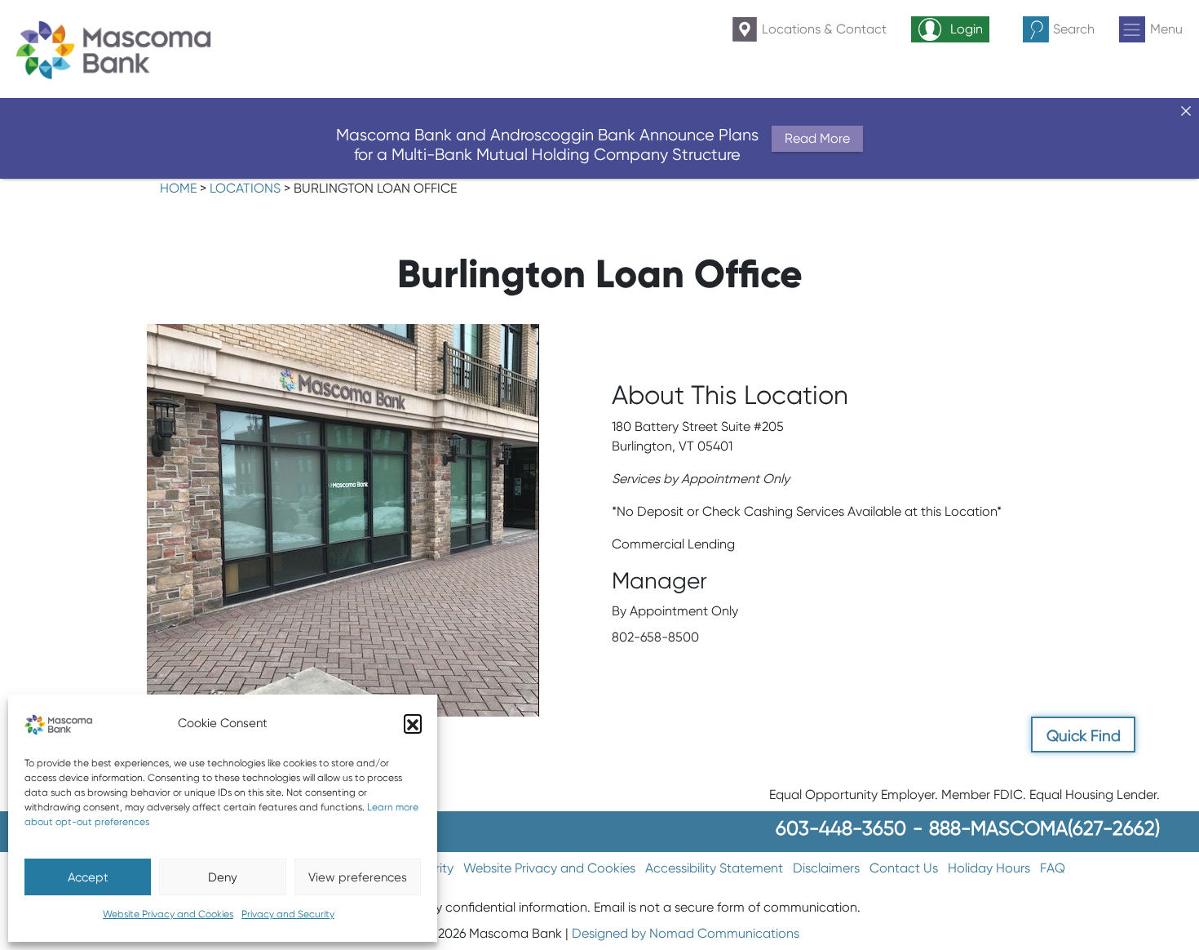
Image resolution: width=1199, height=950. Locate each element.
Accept (88, 877)
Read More (817, 138)
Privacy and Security (287, 914)
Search (1074, 29)
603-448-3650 (841, 828)
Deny (222, 877)
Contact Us (903, 868)
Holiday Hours (989, 868)
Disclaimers (826, 868)
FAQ (1052, 868)
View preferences (357, 877)
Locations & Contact (824, 29)
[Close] (1186, 111)
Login (966, 29)
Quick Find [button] (1083, 735)
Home (178, 188)
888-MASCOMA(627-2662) (1044, 828)
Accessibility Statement (714, 868)
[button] (413, 723)
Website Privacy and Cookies (168, 914)
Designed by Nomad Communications (685, 933)
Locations (245, 188)
